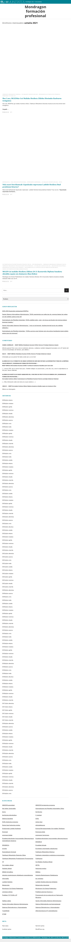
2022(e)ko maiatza (7, 537)
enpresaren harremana (33, 182)
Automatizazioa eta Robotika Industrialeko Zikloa (16, 264)
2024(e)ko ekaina (7, 463)
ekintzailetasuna (40, 825)
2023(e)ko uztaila (7, 493)
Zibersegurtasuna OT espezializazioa (46, 910)
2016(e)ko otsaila (7, 747)
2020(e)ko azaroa (7, 593)
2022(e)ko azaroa (7, 520)
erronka (4, 848)
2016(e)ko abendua (8, 723)
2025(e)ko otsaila (7, 440)
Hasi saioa (5, 925)
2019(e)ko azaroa (7, 630)
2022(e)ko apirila (7, 540)
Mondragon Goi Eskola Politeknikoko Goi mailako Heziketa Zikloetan (20, 277)
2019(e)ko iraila (6, 637)
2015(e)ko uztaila (7, 767)
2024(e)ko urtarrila (7, 480)
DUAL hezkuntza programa (18, 182)
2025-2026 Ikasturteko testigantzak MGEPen (15, 311)
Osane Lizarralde (7, 345)
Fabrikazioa (39, 858)
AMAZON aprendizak (8, 805)
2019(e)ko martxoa (7, 653)
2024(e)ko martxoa (7, 473)
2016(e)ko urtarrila (7, 750)
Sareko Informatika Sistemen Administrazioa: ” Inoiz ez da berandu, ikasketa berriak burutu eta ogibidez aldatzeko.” (32, 326)
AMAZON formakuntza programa (45, 805)
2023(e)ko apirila (7, 503)
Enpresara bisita (40, 832)
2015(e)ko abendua (8, 753)
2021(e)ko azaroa (7, 557)
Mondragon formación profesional (35, 11)
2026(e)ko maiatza (7, 403)
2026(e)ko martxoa (7, 410)
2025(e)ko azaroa (7, 420)
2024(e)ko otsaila (7, 477)
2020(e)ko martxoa (7, 617)
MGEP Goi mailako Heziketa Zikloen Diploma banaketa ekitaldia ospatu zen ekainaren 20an (32, 386)
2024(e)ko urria (6, 453)
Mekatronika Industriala (59, 265)
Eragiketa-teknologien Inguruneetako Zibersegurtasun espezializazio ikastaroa (18, 839)
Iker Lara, (5, 103)
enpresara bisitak (7, 835)
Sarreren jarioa (40, 925)
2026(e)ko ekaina (7, 400)
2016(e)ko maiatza (7, 737)
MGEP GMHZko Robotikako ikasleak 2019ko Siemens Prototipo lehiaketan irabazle (36, 345)
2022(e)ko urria (6, 523)
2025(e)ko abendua (8, 417)
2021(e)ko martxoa (7, 580)
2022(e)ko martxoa (7, 543)
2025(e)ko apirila (7, 433)
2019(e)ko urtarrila (7, 660)
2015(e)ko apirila (7, 773)
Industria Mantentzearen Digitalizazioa (47, 875)
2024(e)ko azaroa (7, 450)
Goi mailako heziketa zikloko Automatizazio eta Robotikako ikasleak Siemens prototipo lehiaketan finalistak (30, 379)
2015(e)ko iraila (6, 763)
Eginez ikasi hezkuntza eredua (11, 825)
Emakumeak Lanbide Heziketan (11, 828)
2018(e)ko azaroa (7, 667)
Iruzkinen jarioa (6, 929)
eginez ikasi (39, 822)
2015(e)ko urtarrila (7, 783)
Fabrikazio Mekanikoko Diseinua (11, 94)
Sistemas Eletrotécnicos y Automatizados (47, 907)
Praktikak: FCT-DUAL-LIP (8, 95)
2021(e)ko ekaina (7, 570)
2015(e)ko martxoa (7, 776)
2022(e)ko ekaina (7, 533)
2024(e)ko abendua (8, 447)
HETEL (60, 182)
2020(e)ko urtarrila (7, 623)
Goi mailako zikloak (7, 865)
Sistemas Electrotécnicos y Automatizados (14, 907)
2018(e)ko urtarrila (7, 700)
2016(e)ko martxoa (7, 743)
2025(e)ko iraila (6, 427)
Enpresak (5, 832)
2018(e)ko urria (6, 670)
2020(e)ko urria (6, 596)
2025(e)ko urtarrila (7, 443)
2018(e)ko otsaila (7, 697)
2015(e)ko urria (6, 760)
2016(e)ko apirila (7, 740)
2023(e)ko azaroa (7, 487)
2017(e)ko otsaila (7, 717)
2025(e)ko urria (6, 423)
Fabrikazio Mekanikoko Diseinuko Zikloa (54, 264)
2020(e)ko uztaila (7, 603)
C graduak (39, 815)
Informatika (5, 878)
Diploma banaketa (37, 264)
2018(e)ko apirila (7, 690)
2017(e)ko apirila (7, 710)
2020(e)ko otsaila (7, 620)
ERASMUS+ (5, 845)
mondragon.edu (29, 1)
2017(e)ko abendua (8, 703)
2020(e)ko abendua (8, 590)
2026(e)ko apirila (7, 407)
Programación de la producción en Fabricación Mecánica (41, 267)
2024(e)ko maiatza (7, 467)
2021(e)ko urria (6, 560)
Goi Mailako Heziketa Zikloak (30, 94)
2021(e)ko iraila (6, 563)
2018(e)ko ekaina (7, 683)
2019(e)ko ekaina (7, 643)
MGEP (10, 103)
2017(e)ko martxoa (7, 713)
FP (3, 862)
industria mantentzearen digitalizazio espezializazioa (17, 875)
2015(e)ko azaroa (7, 756)
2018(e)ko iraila (6, 673)
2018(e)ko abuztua (7, 676)
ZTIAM (4, 914)
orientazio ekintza (7, 892)
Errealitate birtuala (41, 845)
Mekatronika (5, 885)
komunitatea (38, 1)
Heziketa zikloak (7, 868)
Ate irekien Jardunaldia (9, 808)
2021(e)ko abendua (8, 553)
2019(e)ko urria (6, 633)
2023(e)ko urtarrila (7, 513)
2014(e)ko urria (6, 793)
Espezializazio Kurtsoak (9, 852)
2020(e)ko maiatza (7, 610)
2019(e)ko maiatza (7, 646)
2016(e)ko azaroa (7, 726)
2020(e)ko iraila (6, 600)
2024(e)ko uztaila (7, 460)
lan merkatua (39, 878)
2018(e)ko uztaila (7, 680)
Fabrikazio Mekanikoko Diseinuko (39, 103)
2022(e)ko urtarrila (7, 550)
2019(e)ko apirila (7, 650)
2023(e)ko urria (6, 490)
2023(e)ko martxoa (7, 507)
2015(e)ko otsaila (7, 780)
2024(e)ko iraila (6, 457)
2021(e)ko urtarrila (7, 587)
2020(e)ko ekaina (7, 607)
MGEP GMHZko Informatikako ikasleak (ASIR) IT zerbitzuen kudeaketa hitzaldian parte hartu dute (27, 365)
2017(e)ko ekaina (7, 707)
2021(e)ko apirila (7, 577)
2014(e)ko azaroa (7, 790)
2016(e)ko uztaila (7, 730)
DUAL (37, 818)
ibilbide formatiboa (7, 872)
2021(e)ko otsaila (7, 583)
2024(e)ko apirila (7, 470)
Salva (4, 354)
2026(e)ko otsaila (7, 413)
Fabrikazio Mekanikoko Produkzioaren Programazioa (17, 265)
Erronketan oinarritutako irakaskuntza (46, 848)
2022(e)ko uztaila (7, 530)
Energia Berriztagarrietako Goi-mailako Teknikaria (50, 828)
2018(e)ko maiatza (7, 687)
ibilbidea (38, 872)
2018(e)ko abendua (8, 663)
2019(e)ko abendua (8, 627)
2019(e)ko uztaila (7, 640)
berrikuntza (6, 182)
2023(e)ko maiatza (7, 500)
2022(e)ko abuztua (7, 527)
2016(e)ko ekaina (7, 733)
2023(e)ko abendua (8, 483)
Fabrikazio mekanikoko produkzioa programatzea (50, 855)
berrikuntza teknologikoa (9, 815)
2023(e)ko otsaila (7, 510)
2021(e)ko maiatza (7, 573)
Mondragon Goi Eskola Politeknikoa (49, 94)
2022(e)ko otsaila (7, 547)
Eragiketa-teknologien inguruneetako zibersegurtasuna (52, 838)
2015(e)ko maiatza (7, 770)
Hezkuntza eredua (41, 868)
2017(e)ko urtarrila (7, 720)
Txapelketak (5, 910)
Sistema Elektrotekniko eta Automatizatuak (48, 904)
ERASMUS (39, 842)
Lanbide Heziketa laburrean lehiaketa (46, 882)
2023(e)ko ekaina (7, 497)
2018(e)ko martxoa (7, 693)
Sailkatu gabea (6, 900)
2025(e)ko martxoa (7, 437)
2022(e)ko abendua (8, 517)
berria (4, 812)
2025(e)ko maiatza (7, 430)
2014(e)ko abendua (8, 787)
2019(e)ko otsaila (7, 657)
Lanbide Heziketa (7, 882)
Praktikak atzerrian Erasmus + (44, 892)
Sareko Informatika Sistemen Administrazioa (15, 269)
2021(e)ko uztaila (7, 567)
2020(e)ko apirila (7, 613)
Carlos (4, 386)
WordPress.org (40, 929)
